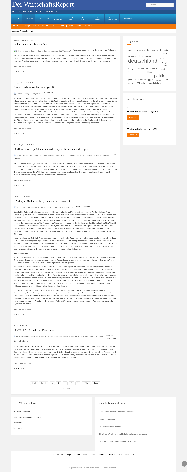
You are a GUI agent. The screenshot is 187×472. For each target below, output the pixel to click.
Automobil (61, 26)
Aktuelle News (26, 67)
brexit (165, 53)
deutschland (142, 61)
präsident (132, 80)
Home (16, 19)
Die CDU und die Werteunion (110, 427)
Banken (112, 18)
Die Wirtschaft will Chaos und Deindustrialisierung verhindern (123, 434)
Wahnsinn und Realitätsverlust (31, 44)
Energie (58, 18)
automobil (156, 50)
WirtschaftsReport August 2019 (144, 111)
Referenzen (127, 19)
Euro (53, 26)
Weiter (86, 383)
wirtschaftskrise (155, 83)
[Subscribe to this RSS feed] (171, 445)
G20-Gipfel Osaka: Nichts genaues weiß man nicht (42, 201)
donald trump (165, 59)
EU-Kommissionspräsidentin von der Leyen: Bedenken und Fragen (51, 149)
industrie (163, 69)
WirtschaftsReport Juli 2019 (142, 128)
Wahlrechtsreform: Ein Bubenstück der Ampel (117, 412)
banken (166, 50)
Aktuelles (29, 19)
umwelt (159, 80)
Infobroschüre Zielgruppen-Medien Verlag (28, 417)
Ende (96, 383)
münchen (157, 72)
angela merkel (143, 50)
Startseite (15, 31)
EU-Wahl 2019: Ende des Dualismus (34, 330)
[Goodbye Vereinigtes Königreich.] (27, 94)
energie (164, 62)
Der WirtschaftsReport (21, 412)
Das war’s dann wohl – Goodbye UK (34, 87)
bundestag (132, 56)
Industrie (98, 18)
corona (148, 56)
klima (149, 72)
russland (142, 80)
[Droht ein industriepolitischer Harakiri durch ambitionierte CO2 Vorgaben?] (42, 51)
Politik (78, 26)
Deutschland (16, 26)
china (141, 56)
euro (166, 65)
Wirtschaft (141, 83)
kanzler (131, 72)
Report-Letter (44, 19)
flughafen (140, 69)
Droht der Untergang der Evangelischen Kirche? (117, 441)
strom (150, 80)
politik (159, 76)
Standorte (84, 18)
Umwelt (71, 26)
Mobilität (71, 18)
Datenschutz (18, 428)
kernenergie (140, 72)
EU (161, 65)
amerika (131, 50)
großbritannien (151, 69)
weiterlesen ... (19, 71)
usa (166, 80)
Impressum (17, 423)
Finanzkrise (88, 26)
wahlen (131, 83)
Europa (131, 69)
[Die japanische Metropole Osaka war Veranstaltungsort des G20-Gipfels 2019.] (44, 207)
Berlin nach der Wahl (107, 419)
